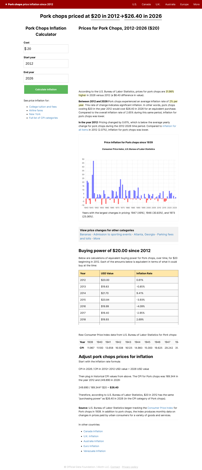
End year (29, 72)
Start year (29, 57)
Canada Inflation (93, 431)
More (196, 4)
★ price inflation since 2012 (29, 4)
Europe (184, 4)
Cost (26, 42)
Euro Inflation (91, 446)
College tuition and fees (43, 106)
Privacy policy (130, 466)
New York (35, 114)
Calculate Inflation (46, 89)
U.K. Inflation (91, 436)
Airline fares (36, 110)
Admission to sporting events (112, 234)
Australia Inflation (94, 441)
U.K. (158, 4)
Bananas (85, 234)
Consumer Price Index (160, 407)
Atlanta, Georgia (144, 234)
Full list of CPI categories (43, 117)
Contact (115, 466)
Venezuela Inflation (95, 451)
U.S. (134, 4)
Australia (170, 4)
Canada (146, 4)
